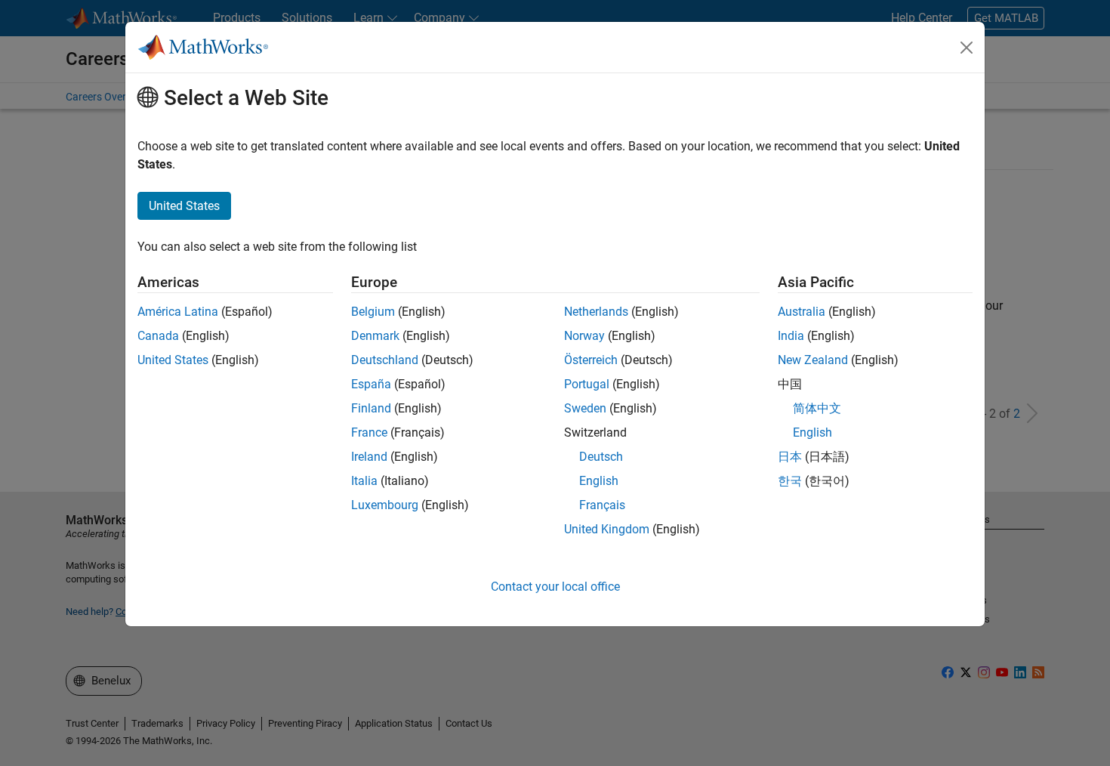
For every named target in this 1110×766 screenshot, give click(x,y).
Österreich (591, 360)
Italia (364, 481)
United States (172, 360)
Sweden (585, 408)
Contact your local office (555, 586)
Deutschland (384, 360)
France (369, 432)
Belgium (373, 311)
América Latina (177, 311)
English (598, 481)
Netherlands (596, 311)
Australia (801, 311)
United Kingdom (606, 529)
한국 (790, 481)
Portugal (586, 384)
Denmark (375, 336)
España (371, 384)
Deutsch (601, 456)
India (791, 336)
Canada (158, 336)
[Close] (966, 48)
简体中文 (817, 408)
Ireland (369, 456)
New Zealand (813, 360)
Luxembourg (384, 505)
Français (602, 505)
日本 (790, 456)
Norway (584, 336)
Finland (371, 408)
